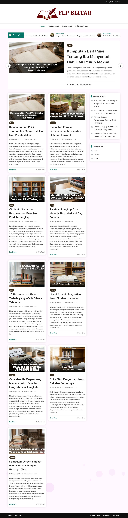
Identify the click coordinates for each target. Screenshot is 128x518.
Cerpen (53, 123)
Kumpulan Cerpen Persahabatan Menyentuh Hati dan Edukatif (67, 36)
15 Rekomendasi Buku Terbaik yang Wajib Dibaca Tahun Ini (25, 298)
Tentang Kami (53, 26)
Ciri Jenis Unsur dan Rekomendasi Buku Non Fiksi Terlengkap (23, 213)
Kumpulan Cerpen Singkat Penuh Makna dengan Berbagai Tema (25, 465)
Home (42, 26)
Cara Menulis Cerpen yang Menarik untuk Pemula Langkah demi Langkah (25, 383)
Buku (11, 205)
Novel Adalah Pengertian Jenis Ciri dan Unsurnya (65, 296)
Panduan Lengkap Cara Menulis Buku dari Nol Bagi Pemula (66, 213)
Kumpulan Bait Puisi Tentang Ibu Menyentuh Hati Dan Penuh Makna (89, 57)
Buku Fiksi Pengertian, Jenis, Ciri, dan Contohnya (67, 381)
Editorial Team (74, 85)
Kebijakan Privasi (81, 26)
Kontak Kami (67, 26)
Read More (12, 170)
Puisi (69, 45)
